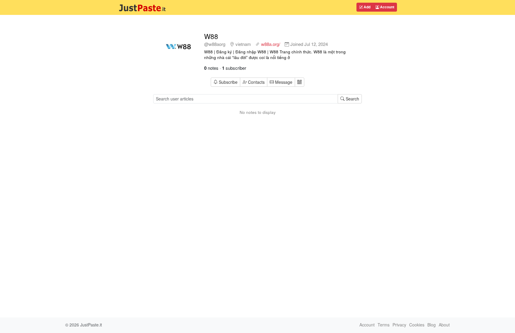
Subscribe (228, 82)
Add (366, 7)
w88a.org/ (270, 44)
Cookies (416, 325)
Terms (384, 325)
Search (352, 99)
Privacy (399, 325)
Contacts (256, 82)
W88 (211, 36)
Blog (431, 325)
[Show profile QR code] (299, 82)
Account (386, 7)
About (444, 325)
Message (283, 82)
